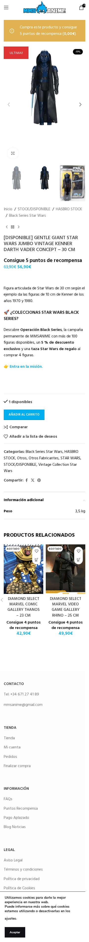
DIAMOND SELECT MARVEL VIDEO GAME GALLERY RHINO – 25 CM (65, 607)
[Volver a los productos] (13, 227)
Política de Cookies (19, 888)
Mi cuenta (12, 747)
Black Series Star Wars (27, 216)
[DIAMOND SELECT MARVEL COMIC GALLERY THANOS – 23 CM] (23, 569)
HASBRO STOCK (69, 209)
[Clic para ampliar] (13, 153)
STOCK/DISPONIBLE (34, 209)
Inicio (8, 209)
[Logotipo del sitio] (44, 7)
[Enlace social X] (32, 480)
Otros (22, 458)
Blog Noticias (15, 827)
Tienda (9, 738)
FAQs (8, 799)
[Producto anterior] (7, 227)
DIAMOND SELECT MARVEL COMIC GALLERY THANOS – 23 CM (23, 607)
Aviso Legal (13, 860)
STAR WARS (70, 458)
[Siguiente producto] (19, 227)
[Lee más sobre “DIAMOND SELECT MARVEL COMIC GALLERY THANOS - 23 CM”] (36, 560)
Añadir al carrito (24, 414)
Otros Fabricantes (44, 458)
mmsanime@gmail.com (23, 705)
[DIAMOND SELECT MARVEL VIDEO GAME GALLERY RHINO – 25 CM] (65, 569)
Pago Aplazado (16, 818)
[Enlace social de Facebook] (26, 480)
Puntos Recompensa (21, 808)
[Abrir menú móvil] (6, 7)
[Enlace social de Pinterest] (39, 480)
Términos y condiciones (23, 869)
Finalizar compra (17, 766)
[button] (9, 104)
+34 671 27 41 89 (24, 694)
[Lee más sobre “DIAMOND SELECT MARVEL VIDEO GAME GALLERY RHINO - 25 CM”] (78, 560)
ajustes (10, 918)
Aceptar (15, 932)
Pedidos (10, 757)
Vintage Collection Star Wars (40, 468)
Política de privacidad (22, 879)
